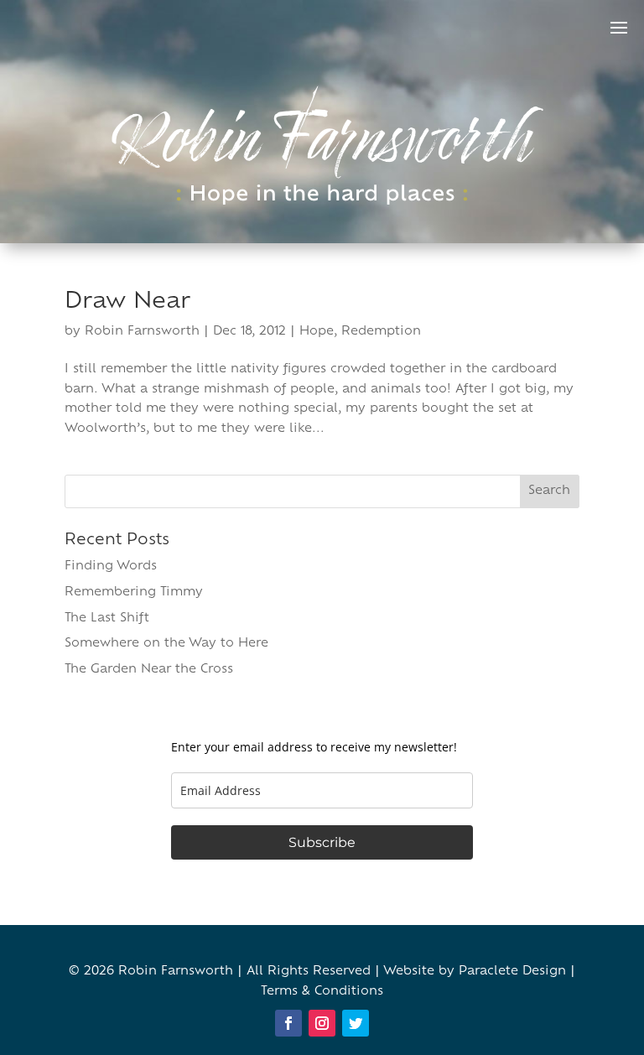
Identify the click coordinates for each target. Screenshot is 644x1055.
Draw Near (127, 302)
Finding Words (111, 566)
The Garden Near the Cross (149, 669)
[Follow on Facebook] (288, 1023)
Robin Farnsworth (142, 331)
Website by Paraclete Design (474, 971)
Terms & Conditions (322, 991)
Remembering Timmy (134, 592)
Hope (316, 331)
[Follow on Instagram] (322, 1023)
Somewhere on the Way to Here (166, 643)
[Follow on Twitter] (355, 1023)
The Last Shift (107, 618)
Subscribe (322, 842)
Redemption (381, 331)
